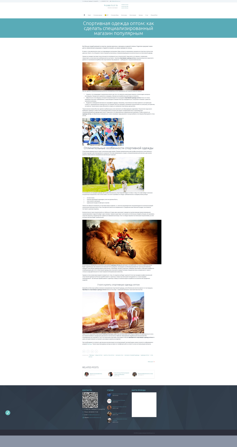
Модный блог (154, 15)
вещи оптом (98, 355)
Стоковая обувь (115, 15)
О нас (146, 15)
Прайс (89, 15)
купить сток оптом (109, 355)
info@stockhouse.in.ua (115, 1)
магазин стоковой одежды (132, 355)
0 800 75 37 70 (112, 5)
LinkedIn (92, 351)
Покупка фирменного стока (145, 373)
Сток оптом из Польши (118, 400)
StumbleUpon (96, 351)
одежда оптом (145, 355)
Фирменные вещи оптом (119, 406)
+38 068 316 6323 (124, 4)
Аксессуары (124, 15)
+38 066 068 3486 (124, 6)
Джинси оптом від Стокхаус (120, 394)
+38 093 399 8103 (124, 8)
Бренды (141, 15)
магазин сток (119, 355)
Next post (150, 361)
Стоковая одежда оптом (119, 413)
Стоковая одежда (98, 15)
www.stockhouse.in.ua (95, 417)
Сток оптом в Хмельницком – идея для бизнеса (121, 373)
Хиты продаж (133, 15)
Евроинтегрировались (96, 373)
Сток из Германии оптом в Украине (119, 419)
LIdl (107, 15)
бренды (92, 355)
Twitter (83, 351)
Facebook (88, 351)
